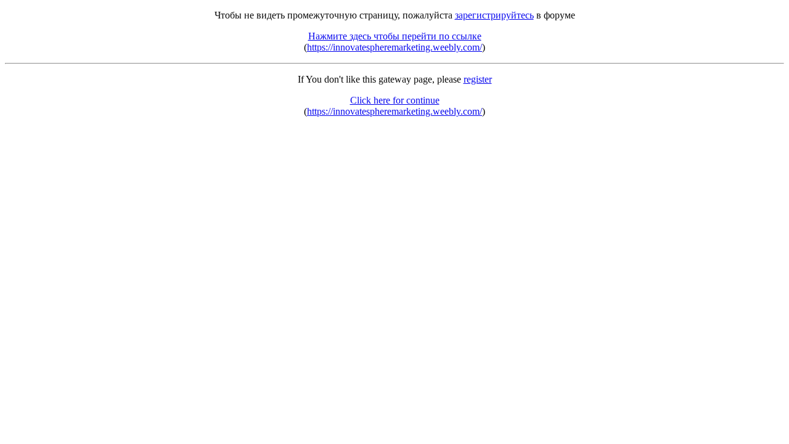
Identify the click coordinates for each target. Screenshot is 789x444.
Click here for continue (394, 100)
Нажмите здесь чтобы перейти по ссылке (394, 36)
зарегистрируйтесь (494, 15)
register (478, 79)
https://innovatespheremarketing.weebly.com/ (394, 47)
